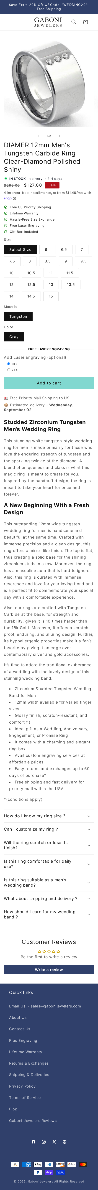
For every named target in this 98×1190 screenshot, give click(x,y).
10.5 (31, 273)
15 (51, 296)
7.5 (12, 261)
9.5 (86, 262)
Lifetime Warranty (25, 1052)
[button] (10, 22)
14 (11, 296)
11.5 (70, 273)
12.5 (31, 284)
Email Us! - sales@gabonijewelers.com (45, 1006)
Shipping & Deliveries (29, 1074)
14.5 (31, 296)
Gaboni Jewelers (40, 1181)
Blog (13, 1109)
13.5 (71, 284)
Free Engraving (23, 1040)
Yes (14, 370)
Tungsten (18, 316)
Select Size (20, 249)
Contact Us (19, 1029)
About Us (18, 1017)
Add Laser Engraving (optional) (35, 357)
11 (53, 273)
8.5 (48, 261)
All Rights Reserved (69, 1181)
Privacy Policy (22, 1086)
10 (14, 273)
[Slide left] (38, 136)
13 (51, 284)
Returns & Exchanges (29, 1063)
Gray (14, 336)
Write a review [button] (49, 969)
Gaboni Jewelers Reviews (33, 1120)
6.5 (64, 249)
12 (11, 284)
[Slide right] (60, 136)
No (14, 364)
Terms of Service (25, 1097)
